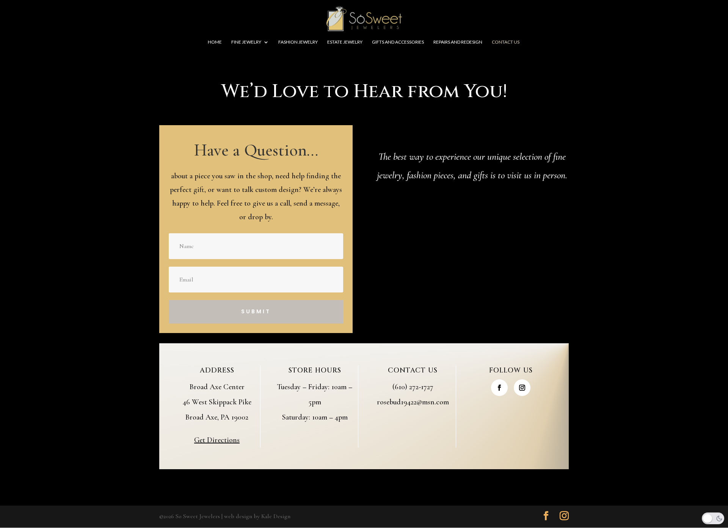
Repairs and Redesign (457, 42)
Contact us (505, 42)
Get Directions (217, 440)
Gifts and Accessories (398, 42)
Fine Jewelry (246, 42)
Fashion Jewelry (298, 42)
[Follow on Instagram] (522, 387)
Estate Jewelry (344, 42)
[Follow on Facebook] (499, 387)
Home (215, 42)
